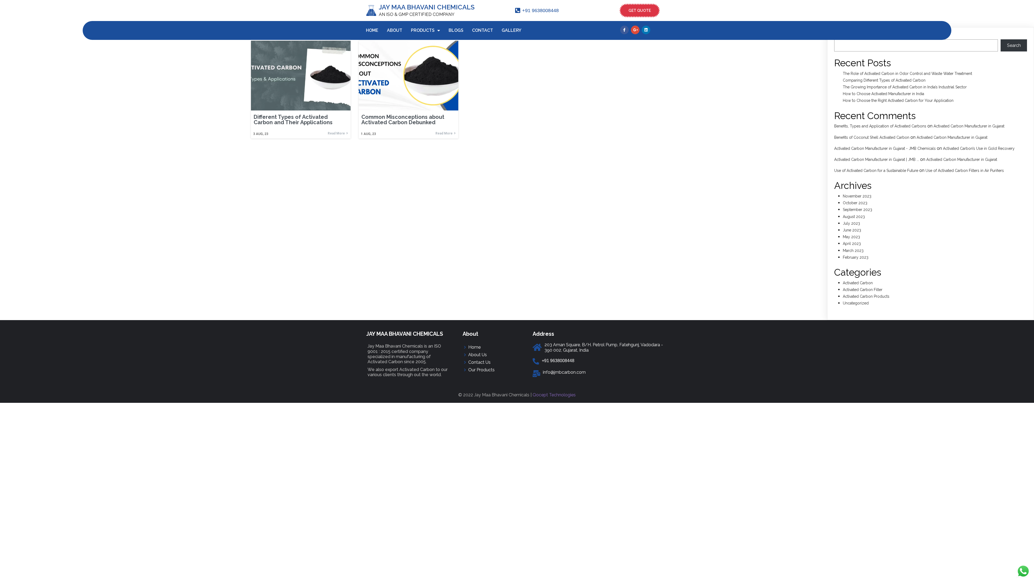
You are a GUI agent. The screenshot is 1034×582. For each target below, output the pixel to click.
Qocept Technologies (554, 394)
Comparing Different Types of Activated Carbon (884, 80)
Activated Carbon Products (866, 296)
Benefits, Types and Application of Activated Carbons (880, 126)
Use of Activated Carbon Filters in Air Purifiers (964, 170)
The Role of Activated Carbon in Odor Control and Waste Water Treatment (907, 73)
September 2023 (857, 209)
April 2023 (852, 243)
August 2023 (854, 216)
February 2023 (855, 257)
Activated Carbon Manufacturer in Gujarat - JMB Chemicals (885, 148)
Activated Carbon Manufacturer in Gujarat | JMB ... (876, 159)
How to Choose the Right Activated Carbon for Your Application (898, 100)
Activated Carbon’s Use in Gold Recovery (979, 148)
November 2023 (857, 196)
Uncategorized (856, 303)
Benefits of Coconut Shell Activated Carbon (871, 137)
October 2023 (855, 203)
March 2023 (853, 250)
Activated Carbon (858, 283)
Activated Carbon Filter (862, 289)
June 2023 (852, 230)
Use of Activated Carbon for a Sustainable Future (876, 170)
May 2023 (851, 237)
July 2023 (851, 223)
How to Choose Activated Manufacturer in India (883, 94)
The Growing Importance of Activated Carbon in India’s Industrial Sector (905, 87)
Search (1014, 45)
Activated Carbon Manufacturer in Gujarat (969, 126)
